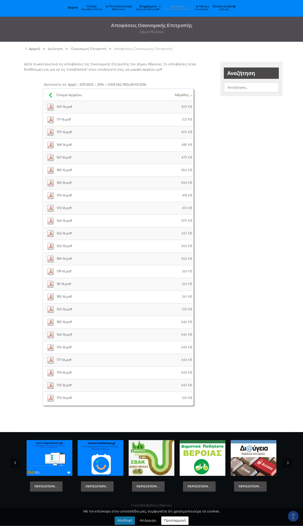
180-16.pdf (64, 170)
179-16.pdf (64, 132)
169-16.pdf (64, 107)
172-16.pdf (64, 208)
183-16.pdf (64, 322)
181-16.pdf (64, 284)
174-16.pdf (64, 372)
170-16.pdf (64, 195)
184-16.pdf (64, 258)
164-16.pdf (64, 334)
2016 (100, 84)
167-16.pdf (64, 157)
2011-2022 (87, 84)
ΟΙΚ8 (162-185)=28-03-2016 (126, 84)
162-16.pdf (64, 233)
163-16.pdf (64, 246)
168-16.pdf (64, 145)
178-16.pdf (64, 271)
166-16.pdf (64, 220)
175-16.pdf (64, 398)
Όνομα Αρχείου (70, 95)
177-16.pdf (64, 360)
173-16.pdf (64, 385)
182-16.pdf (64, 183)
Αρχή (72, 84)
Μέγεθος (182, 95)
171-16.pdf (64, 119)
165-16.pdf (64, 309)
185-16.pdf (64, 296)
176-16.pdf (64, 347)
